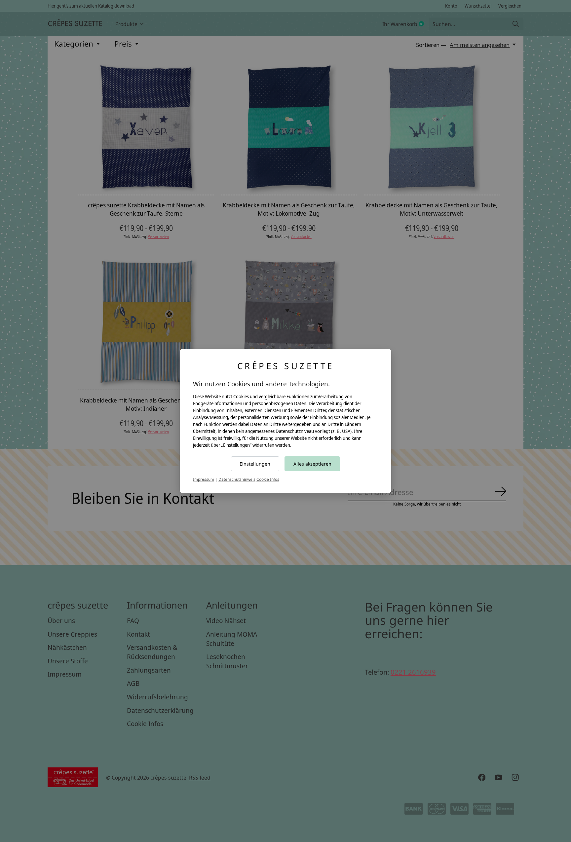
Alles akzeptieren (312, 464)
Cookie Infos (267, 479)
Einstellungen (255, 464)
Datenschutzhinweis (236, 479)
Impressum (203, 479)
